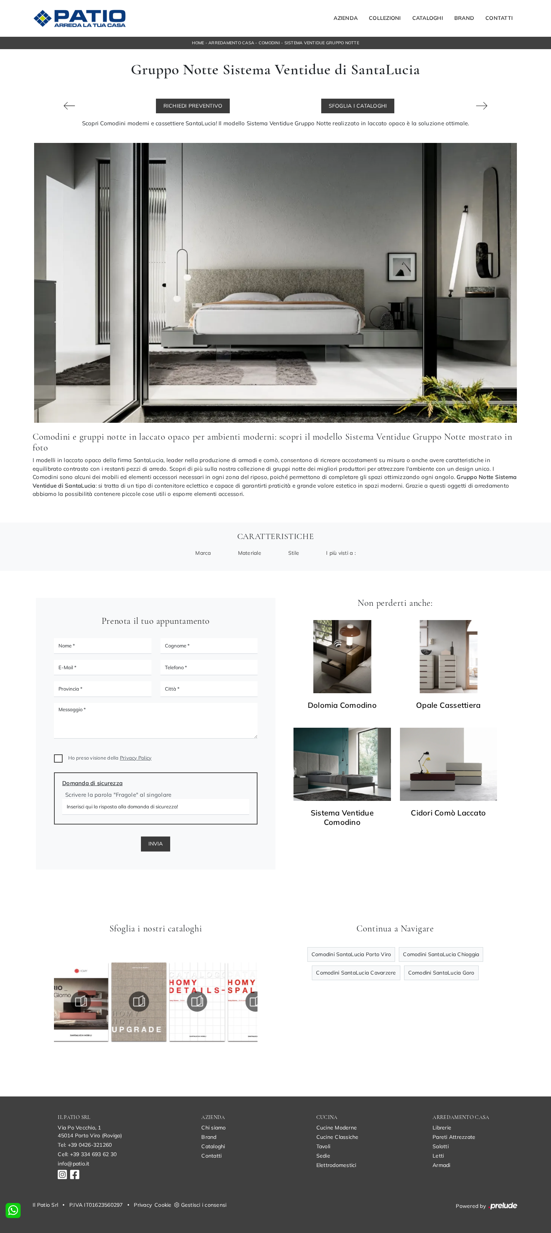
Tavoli (323, 1146)
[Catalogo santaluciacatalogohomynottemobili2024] (83, 1001)
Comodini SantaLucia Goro (441, 972)
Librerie (442, 1127)
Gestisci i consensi (204, 1204)
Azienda (346, 18)
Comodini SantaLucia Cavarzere (356, 972)
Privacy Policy (136, 758)
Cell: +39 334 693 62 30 (87, 1154)
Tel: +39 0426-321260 (85, 1144)
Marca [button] (203, 553)
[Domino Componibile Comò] (69, 105)
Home (198, 42)
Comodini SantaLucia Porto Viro (351, 954)
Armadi (442, 1165)
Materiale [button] (249, 553)
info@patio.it (73, 1163)
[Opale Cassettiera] (448, 656)
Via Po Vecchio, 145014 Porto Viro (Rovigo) (90, 1131)
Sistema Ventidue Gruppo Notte (321, 42)
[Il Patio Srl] (79, 18)
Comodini (269, 42)
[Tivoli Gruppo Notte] (481, 105)
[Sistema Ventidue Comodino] (342, 764)
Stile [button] (293, 553)
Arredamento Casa (231, 42)
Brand (464, 18)
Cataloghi (427, 18)
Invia (155, 843)
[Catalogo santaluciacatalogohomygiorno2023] (199, 1001)
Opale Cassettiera (448, 705)
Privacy (143, 1204)
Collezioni (385, 18)
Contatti (499, 18)
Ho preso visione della (109, 758)
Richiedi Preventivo (193, 105)
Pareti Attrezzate (454, 1137)
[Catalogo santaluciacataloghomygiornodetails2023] (141, 1001)
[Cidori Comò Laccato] (448, 764)
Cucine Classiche (337, 1137)
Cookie (163, 1204)
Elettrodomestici (336, 1165)
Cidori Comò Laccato (448, 812)
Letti (438, 1155)
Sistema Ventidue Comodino (342, 817)
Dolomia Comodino (342, 705)
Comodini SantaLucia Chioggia (441, 954)
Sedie (323, 1155)
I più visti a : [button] (341, 553)
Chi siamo (213, 1127)
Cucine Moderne (336, 1127)
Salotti (441, 1146)
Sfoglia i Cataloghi (358, 105)
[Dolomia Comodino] (342, 656)
